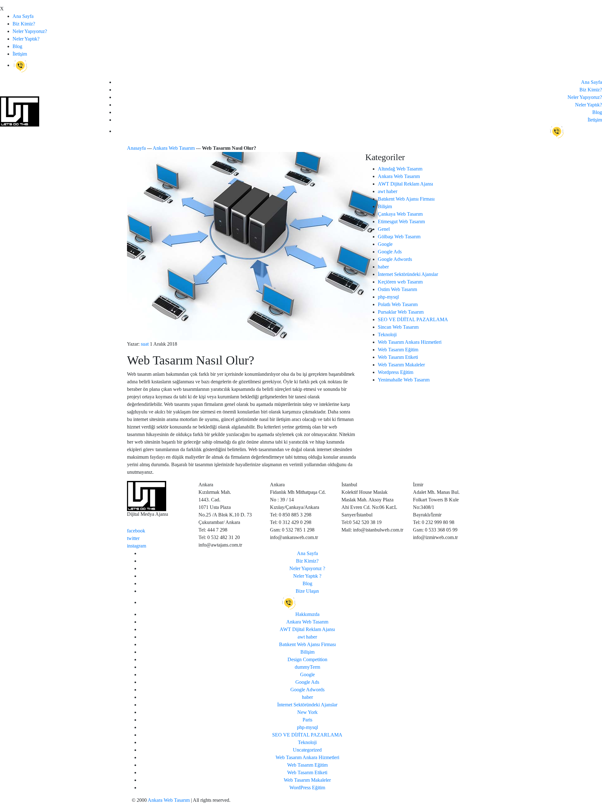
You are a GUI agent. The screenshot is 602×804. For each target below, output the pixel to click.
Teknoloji (387, 334)
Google (385, 244)
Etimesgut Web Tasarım (401, 221)
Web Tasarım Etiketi (398, 357)
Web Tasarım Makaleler (401, 364)
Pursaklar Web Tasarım (401, 312)
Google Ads (390, 251)
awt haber (387, 191)
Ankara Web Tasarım (174, 148)
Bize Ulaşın (307, 591)
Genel (384, 229)
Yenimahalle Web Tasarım (404, 379)
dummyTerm (307, 667)
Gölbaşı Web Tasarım (399, 236)
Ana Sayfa (23, 16)
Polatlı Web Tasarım (398, 304)
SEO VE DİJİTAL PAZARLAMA (413, 319)
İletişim (20, 54)
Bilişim (385, 206)
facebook (136, 530)
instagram (136, 545)
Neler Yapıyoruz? (30, 31)
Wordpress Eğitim (395, 372)
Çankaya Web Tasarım (400, 214)
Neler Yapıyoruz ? (307, 568)
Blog (17, 46)
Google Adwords (395, 259)
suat (145, 344)
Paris (307, 719)
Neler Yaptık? (26, 38)
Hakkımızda (307, 614)
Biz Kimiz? (24, 23)
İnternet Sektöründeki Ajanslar (408, 274)
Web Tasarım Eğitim (398, 349)
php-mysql (388, 296)
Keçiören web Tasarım (400, 281)
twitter (133, 538)
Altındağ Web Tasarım (400, 168)
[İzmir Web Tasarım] (146, 495)
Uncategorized (307, 750)
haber (383, 266)
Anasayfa (136, 148)
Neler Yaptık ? (307, 576)
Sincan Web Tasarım (398, 327)
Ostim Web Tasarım (397, 289)
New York (307, 712)
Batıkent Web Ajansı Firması (406, 199)
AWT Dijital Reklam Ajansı (405, 183)
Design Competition (307, 659)
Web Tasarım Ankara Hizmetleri (409, 342)
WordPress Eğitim (307, 787)
